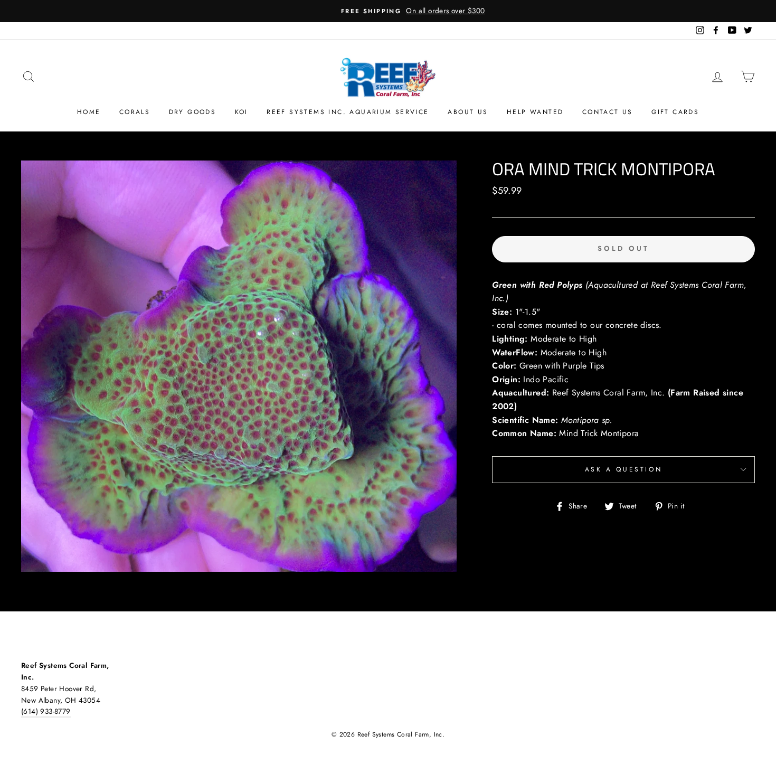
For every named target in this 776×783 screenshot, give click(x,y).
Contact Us (607, 112)
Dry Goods (192, 112)
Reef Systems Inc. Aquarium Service (348, 112)
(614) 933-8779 (46, 711)
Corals (134, 112)
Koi (241, 112)
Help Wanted (535, 112)
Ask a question (623, 469)
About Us (468, 112)
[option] (388, 11)
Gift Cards (675, 112)
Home (89, 112)
